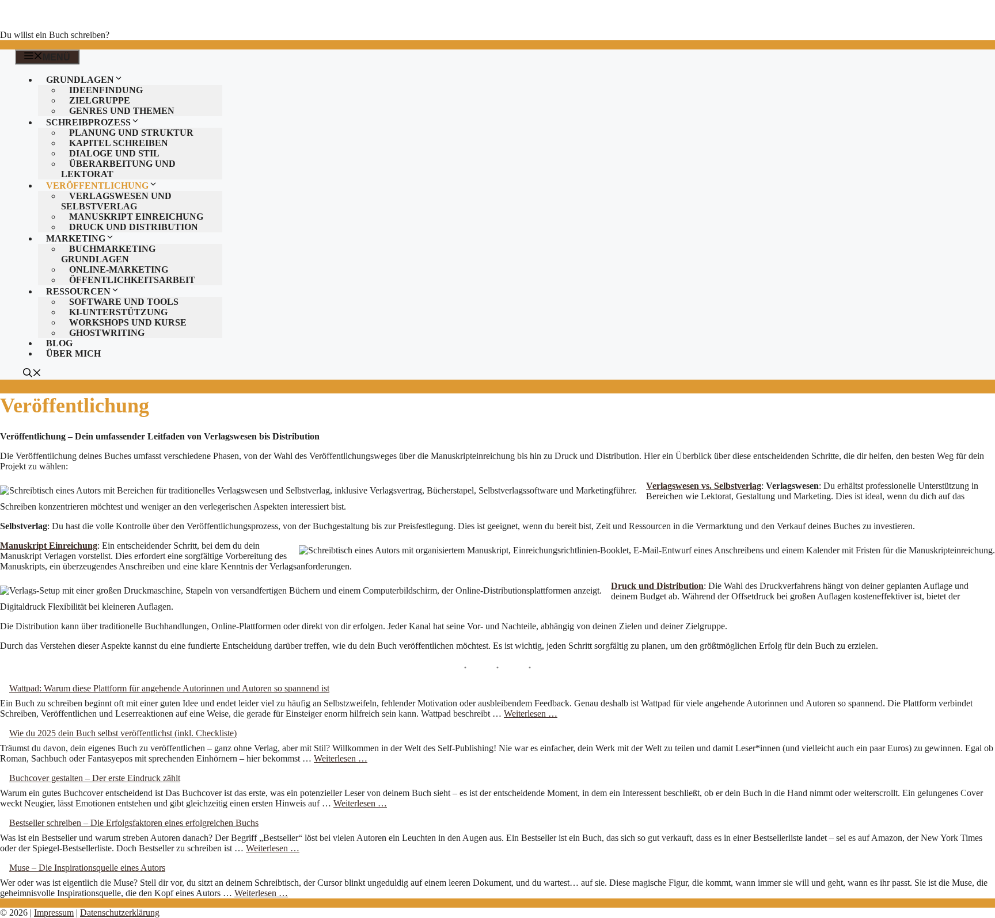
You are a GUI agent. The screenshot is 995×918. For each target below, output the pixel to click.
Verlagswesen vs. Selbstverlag (703, 486)
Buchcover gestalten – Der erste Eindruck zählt (94, 778)
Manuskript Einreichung (48, 545)
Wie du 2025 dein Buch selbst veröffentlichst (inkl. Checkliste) (123, 733)
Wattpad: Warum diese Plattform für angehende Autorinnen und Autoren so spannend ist (169, 688)
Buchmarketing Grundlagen (108, 254)
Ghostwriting (107, 333)
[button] (32, 374)
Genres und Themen (121, 111)
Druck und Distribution (133, 227)
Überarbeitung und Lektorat (118, 169)
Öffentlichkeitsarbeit (132, 280)
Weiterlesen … (530, 713)
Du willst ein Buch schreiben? (54, 35)
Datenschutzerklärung (119, 912)
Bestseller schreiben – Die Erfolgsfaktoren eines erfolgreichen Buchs (134, 823)
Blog (59, 343)
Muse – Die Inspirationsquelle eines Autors (87, 868)
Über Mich (73, 353)
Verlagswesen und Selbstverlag (116, 201)
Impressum (54, 912)
